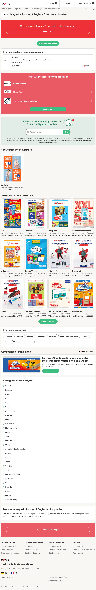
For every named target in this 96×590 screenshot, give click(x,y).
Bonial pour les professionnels (84, 550)
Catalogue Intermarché (57, 550)
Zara (7, 436)
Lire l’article (50, 371)
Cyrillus (8, 407)
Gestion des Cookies (55, 581)
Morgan (8, 432)
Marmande (17, 342)
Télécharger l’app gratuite (10, 553)
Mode (26, 9)
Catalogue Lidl (30, 546)
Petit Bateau (10, 441)
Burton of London (12, 474)
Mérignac (19, 336)
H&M (7, 394)
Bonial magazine (7, 550)
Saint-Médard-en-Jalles (69, 336)
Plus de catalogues (48, 321)
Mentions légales (7, 577)
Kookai (8, 495)
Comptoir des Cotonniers (15, 449)
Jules (7, 470)
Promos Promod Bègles (48, 43)
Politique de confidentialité (57, 577)
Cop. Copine (10, 478)
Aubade (8, 453)
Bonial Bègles (6, 9)
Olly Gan (8, 466)
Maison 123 (10, 419)
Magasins (17, 9)
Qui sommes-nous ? (8, 546)
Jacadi (8, 462)
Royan (6, 342)
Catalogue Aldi (54, 553)
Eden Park (9, 415)
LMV (7, 398)
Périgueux (41, 336)
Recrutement (78, 553)
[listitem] (12, 172)
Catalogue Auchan (55, 546)
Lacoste (8, 390)
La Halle (8, 386)
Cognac (85, 336)
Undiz (7, 491)
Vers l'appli (48, 31)
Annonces (89, 9)
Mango (8, 445)
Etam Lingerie (11, 428)
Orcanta (8, 487)
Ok (66, 132)
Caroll (7, 457)
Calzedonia (10, 411)
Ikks (6, 483)
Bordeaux (8, 336)
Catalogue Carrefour (32, 553)
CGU (3, 581)
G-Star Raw (10, 424)
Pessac (30, 336)
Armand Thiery (11, 500)
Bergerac (52, 336)
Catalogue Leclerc (31, 550)
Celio (7, 403)
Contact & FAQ (78, 546)
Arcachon (29, 342)
